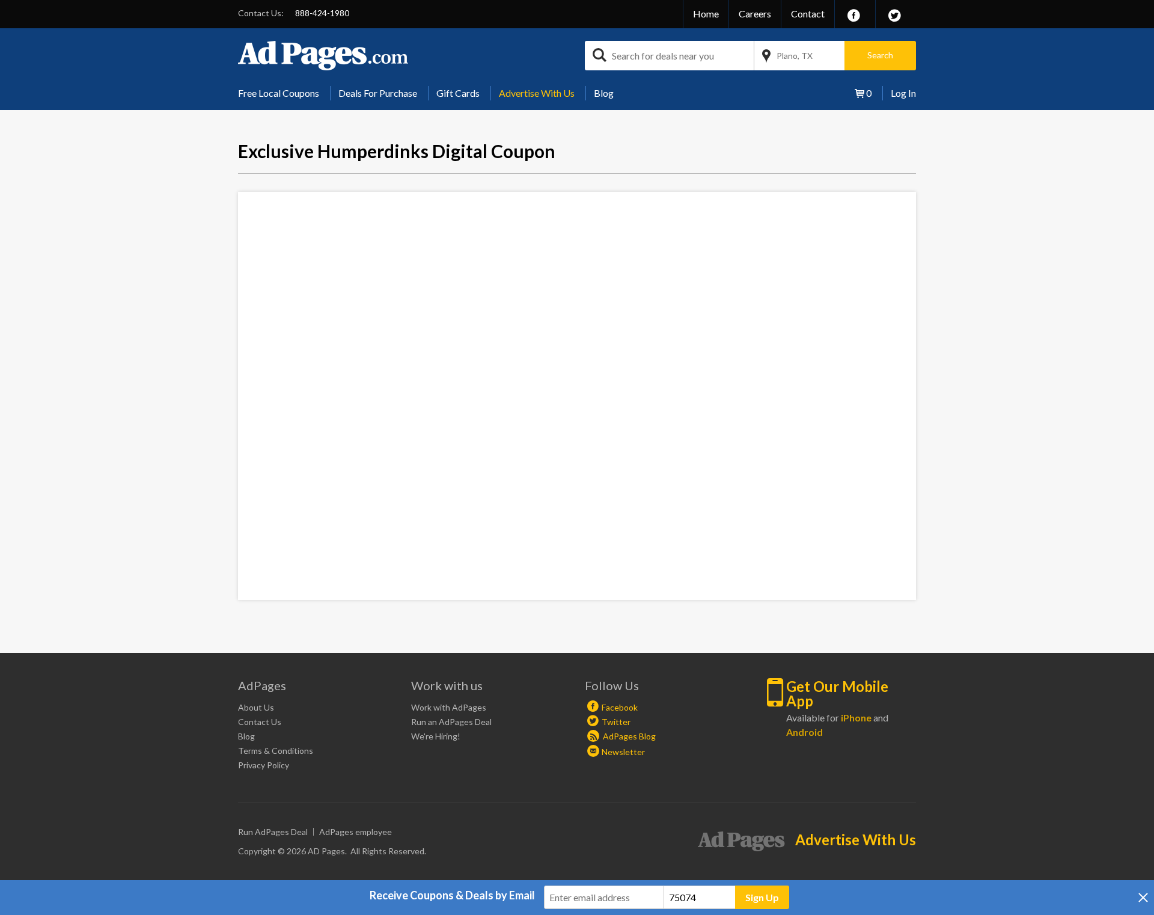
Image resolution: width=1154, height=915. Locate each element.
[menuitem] (283, 93)
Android (804, 732)
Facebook (620, 707)
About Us (256, 707)
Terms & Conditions (275, 750)
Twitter (616, 722)
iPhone (856, 717)
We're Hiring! (435, 736)
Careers (755, 13)
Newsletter (623, 752)
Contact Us (259, 722)
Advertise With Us (537, 93)
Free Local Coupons (278, 93)
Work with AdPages (448, 707)
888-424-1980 (322, 13)
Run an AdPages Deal (451, 722)
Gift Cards (458, 93)
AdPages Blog (628, 736)
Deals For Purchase (377, 93)
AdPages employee (355, 832)
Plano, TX (795, 55)
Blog (604, 93)
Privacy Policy (263, 765)
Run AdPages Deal (273, 832)
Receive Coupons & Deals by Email (452, 895)
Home (706, 13)
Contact (808, 13)
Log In (903, 93)
